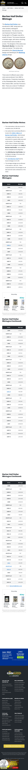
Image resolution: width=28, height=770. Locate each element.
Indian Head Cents (5, 734)
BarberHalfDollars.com (16, 586)
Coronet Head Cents (6, 739)
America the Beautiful (6, 725)
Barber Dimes (17, 708)
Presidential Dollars (6, 707)
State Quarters (5, 723)
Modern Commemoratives (7, 685)
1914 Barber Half (13, 158)
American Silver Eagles (19, 684)
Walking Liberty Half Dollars (20, 736)
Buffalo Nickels (17, 700)
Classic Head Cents (6, 738)
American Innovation (6, 708)
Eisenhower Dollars (5, 703)
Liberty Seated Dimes (19, 707)
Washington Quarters (6, 721)
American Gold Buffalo (19, 689)
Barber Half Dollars (18, 741)
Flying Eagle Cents (5, 733)
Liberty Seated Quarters (6, 716)
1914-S (9, 569)
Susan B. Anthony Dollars (7, 705)
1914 (8, 563)
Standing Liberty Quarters (7, 720)
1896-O (9, 245)
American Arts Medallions (20, 682)
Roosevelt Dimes (18, 705)
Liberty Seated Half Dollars (20, 739)
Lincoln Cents (4, 731)
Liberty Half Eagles (18, 720)
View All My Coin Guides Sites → (14, 746)
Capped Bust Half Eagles (19, 715)
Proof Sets (4, 687)
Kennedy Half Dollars (19, 734)
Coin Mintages (10, 2)
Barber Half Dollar (11, 24)
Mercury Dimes (18, 703)
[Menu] (26, 3)
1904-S (9, 391)
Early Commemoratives (6, 684)
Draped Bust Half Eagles (19, 718)
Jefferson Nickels (18, 702)
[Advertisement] (14, 105)
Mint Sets (4, 689)
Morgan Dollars (5, 700)
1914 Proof (9, 566)
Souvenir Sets (5, 690)
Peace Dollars (4, 702)
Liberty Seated (17, 50)
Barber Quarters (5, 718)
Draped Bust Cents (5, 736)
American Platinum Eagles (20, 687)
